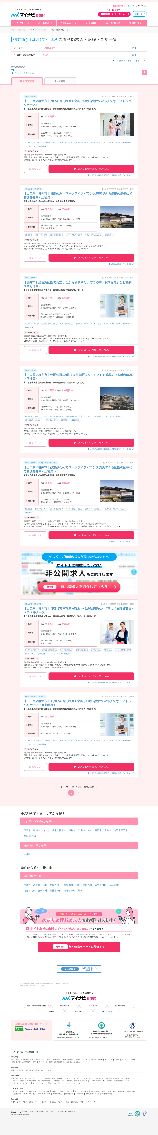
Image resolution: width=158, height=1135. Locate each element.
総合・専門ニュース (35, 1078)
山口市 (46, 830)
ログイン (139, 14)
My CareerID (107, 1081)
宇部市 (36, 830)
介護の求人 (79, 1094)
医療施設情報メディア (121, 1081)
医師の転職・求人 (44, 1094)
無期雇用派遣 (68, 1094)
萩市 (54, 830)
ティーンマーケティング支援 (81, 1078)
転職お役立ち (137, 23)
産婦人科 (87, 885)
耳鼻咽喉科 (67, 885)
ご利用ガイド (46, 23)
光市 (90, 830)
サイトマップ (93, 1005)
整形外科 (54, 885)
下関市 (27, 830)
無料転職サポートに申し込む (114, 14)
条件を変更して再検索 (81, 969)
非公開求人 (25, 73)
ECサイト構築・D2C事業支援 (77, 1081)
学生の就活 (15, 1060)
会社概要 (24, 1111)
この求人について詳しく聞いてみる (93, 169)
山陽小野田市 (121, 830)
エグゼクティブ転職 (81, 1091)
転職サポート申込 (107, 1011)
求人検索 (92, 23)
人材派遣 (14, 1091)
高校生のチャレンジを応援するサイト (57, 1078)
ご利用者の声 (114, 23)
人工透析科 (114, 885)
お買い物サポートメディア (21, 1083)
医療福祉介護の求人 (73, 1062)
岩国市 (81, 830)
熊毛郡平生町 (31, 836)
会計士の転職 (95, 1091)
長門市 (98, 830)
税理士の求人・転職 (109, 1091)
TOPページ (24, 23)
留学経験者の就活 (27, 1060)
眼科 (45, 885)
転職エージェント (66, 1091)
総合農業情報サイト (45, 1081)
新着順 (62, 81)
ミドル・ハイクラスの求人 (93, 1060)
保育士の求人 (57, 1094)
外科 (80, 890)
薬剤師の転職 (131, 1091)
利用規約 (51, 1011)
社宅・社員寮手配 (72, 1102)
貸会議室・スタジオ (56, 1102)
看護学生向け (40, 1060)
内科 (78, 885)
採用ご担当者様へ (119, 6)
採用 (51, 1111)
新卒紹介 (55, 1091)
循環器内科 (100, 885)
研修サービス (15, 1102)
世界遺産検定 (31, 1081)
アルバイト (108, 1060)
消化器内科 (29, 890)
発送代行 (45, 1102)
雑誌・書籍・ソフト (128, 1078)
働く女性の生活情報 (112, 1078)
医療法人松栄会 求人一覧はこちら (122, 264)
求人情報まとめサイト (18, 1078)
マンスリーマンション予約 (42, 1083)
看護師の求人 (16, 1094)
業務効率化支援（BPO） (31, 1102)
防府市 (62, 830)
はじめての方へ (69, 23)
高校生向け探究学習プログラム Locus (38, 1070)
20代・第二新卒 (44, 1091)
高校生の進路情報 (17, 1070)
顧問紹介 (121, 1091)
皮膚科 (36, 885)
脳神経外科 (55, 890)
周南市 (107, 830)
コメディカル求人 (30, 1094)
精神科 (27, 885)
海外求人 (79, 1060)
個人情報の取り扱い (120, 1005)
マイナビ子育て (59, 1081)
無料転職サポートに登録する (80, 946)
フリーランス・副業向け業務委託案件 (51, 1062)
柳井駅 (27, 854)
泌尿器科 (42, 890)
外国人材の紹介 (107, 1094)
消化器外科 (70, 890)
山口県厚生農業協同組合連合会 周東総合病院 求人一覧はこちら (112, 175)
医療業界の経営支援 (92, 1094)
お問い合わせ (79, 1011)
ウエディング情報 (18, 1081)
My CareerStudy (95, 1081)
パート (117, 1060)
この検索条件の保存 (123, 61)
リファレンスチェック (87, 1102)
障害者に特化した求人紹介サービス (24, 1062)
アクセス (32, 1111)
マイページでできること (138, 6)
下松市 (72, 830)
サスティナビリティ (42, 1111)
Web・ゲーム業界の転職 (28, 1091)
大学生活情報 (98, 1078)
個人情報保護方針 (70, 1111)
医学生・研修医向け (53, 1060)
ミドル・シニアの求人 (129, 1060)
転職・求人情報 (68, 1060)
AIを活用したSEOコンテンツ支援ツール (66, 1083)
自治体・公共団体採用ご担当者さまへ (37, 1005)
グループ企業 (59, 1111)
